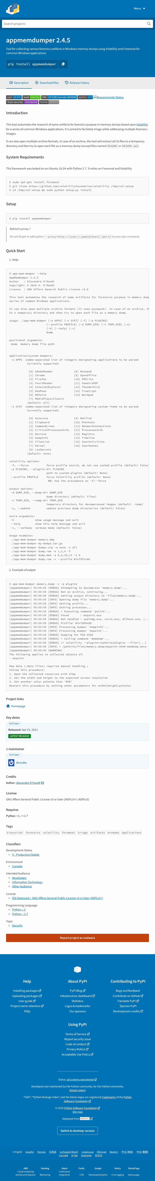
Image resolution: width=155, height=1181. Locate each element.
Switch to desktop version (78, 1131)
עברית (74, 1155)
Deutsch (114, 1152)
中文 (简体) (127, 1152)
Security (17, 925)
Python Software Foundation (80, 1108)
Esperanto (86, 1155)
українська (87, 1152)
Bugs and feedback (128, 990)
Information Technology (27, 882)
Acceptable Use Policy (76, 1054)
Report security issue (77, 1039)
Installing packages (25, 990)
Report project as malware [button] (77, 938)
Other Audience (22, 886)
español (30, 1152)
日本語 (52, 1152)
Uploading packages (25, 996)
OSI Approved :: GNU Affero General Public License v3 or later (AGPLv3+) (57, 898)
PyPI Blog (76, 990)
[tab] (19, 82)
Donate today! (77, 1090)
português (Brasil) (69, 1152)
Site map (77, 1112)
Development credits (126, 1011)
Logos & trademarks (77, 1006)
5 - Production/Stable (25, 854)
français (41, 1152)
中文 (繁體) (142, 1152)
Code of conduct (76, 1044)
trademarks (109, 1097)
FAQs (27, 1011)
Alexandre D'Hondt (28, 783)
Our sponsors (77, 1011)
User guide (25, 1001)
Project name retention (25, 1006)
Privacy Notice (76, 1049)
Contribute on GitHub (126, 996)
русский (63, 1155)
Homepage (18, 706)
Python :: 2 (19, 909)
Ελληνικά (101, 1152)
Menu (137, 8)
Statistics (77, 1001)
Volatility (142, 124)
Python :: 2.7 (20, 914)
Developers (19, 878)
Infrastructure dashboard (76, 996)
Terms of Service (75, 1034)
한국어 (98, 1155)
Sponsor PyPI (128, 1006)
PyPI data (14, 723)
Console (17, 866)
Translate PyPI (126, 1001)
